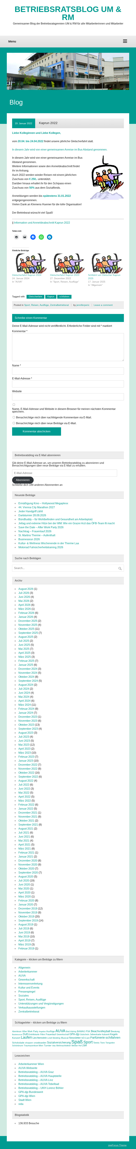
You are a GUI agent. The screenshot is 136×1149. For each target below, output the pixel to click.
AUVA (22, 975)
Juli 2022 (23, 784)
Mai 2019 (23, 936)
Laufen (26, 1037)
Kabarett (105, 1034)
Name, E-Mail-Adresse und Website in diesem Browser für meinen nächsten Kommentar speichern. (64, 410)
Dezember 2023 (27, 716)
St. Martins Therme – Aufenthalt (36, 535)
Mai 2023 (23, 744)
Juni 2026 (24, 596)
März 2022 (24, 800)
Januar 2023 (25, 760)
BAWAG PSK (83, 1031)
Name (16, 365)
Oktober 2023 (26, 724)
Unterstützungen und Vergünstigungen (41, 1003)
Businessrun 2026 (29, 539)
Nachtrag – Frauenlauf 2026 (34, 531)
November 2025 (27, 624)
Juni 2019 (24, 932)
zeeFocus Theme (117, 1145)
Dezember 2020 (27, 860)
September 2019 (28, 920)
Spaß (77, 1041)
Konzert (16, 1037)
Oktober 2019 (26, 916)
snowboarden (40, 1042)
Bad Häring (71, 1031)
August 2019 (25, 924)
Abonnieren (23, 480)
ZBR (84, 1045)
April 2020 (24, 892)
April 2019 (24, 940)
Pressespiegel (26, 991)
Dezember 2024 (27, 668)
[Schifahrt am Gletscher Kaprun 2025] (105, 263)
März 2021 (24, 848)
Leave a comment (103, 305)
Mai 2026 (23, 600)
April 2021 (24, 844)
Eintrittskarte (33, 1034)
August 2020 (25, 876)
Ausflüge (50, 1031)
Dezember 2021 (27, 812)
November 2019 (27, 912)
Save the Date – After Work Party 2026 (41, 527)
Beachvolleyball (100, 1031)
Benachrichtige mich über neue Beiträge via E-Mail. (46, 423)
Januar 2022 (25, 808)
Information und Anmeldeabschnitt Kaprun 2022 (42, 222)
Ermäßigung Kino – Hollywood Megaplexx (43, 503)
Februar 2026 (26, 612)
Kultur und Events (28, 987)
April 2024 (24, 700)
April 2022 (24, 796)
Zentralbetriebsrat (59, 305)
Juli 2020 (23, 880)
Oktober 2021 (26, 820)
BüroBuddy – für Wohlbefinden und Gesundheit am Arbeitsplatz (55, 519)
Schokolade (18, 1042)
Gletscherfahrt (35, 296)
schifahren (64, 296)
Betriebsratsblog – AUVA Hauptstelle (40, 1076)
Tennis (96, 1042)
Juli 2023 (23, 736)
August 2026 (25, 588)
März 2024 (24, 704)
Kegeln (114, 1034)
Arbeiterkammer (27, 971)
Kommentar (19, 331)
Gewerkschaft (26, 979)
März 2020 (24, 896)
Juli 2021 (23, 832)
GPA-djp (74, 1034)
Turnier (47, 1045)
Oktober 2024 (26, 676)
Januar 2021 (25, 856)
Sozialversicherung (59, 1042)
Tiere (102, 1043)
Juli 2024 (23, 688)
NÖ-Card (85, 1038)
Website (17, 391)
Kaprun (50, 296)
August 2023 (25, 732)
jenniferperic (82, 305)
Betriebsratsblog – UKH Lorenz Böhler (41, 1088)
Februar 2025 (26, 660)
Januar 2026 (25, 616)
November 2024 (27, 672)
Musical (64, 1038)
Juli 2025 (23, 640)
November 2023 (27, 720)
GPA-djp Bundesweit (30, 1092)
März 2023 (24, 752)
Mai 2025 (23, 648)
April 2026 (24, 604)
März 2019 (24, 944)
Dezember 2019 (27, 908)
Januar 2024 (25, 712)
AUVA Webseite (27, 1068)
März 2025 (24, 656)
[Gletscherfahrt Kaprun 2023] (67, 263)
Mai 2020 (23, 888)
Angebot (42, 1031)
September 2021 (28, 824)
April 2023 (24, 748)
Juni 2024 (24, 692)
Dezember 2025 (27, 620)
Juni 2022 (24, 788)
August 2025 (25, 636)
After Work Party (30, 1031)
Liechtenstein (40, 1037)
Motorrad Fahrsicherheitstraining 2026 (40, 547)
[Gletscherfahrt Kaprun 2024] (29, 263)
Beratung (115, 1031)
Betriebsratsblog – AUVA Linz (35, 1080)
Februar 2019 (26, 948)
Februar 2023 (26, 756)
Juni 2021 (24, 836)
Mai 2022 (23, 792)
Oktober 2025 (26, 628)
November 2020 (27, 864)
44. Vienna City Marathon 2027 (36, 507)
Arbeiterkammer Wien (31, 1064)
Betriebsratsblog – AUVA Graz (36, 1072)
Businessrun (17, 1034)
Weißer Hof (76, 1046)
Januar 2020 (25, 904)
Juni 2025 (24, 644)
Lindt (49, 1038)
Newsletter (75, 1037)
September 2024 (28, 680)
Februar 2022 (26, 804)
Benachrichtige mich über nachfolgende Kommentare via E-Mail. (54, 417)
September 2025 (28, 632)
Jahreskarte (95, 1034)
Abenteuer (17, 1031)
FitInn (42, 1034)
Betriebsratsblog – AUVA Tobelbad (38, 1084)
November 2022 (27, 768)
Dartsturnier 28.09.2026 (32, 515)
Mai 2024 (23, 696)
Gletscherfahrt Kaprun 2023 (64, 275)
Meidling (56, 1038)
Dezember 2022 (27, 764)
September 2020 (28, 872)
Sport (88, 1042)
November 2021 (27, 816)
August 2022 (25, 780)
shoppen (29, 1043)
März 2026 (24, 608)
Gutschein (84, 1034)
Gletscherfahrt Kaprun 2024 (26, 275)
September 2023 (28, 728)
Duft (25, 1034)
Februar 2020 (26, 900)
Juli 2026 (23, 592)
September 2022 (28, 776)
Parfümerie (97, 1037)
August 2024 (25, 684)
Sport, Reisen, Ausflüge (36, 305)
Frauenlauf (51, 1034)
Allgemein (24, 967)
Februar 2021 (26, 852)
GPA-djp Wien (26, 1096)
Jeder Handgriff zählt (30, 511)
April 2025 (24, 652)
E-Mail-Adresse (22, 378)
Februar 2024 (26, 708)
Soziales (23, 995)
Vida (54, 1046)
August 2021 (25, 828)
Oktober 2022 (26, 772)
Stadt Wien (24, 1100)
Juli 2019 (23, 928)
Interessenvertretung (30, 983)
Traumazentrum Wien (33, 1046)
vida (20, 1104)
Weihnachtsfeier (63, 1046)
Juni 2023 (24, 740)
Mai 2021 (23, 840)
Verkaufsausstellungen (31, 1007)
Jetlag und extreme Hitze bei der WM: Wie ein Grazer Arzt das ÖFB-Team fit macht (66, 523)
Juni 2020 (24, 884)
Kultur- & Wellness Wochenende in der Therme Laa (48, 543)
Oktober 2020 (26, 868)
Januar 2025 (25, 664)
